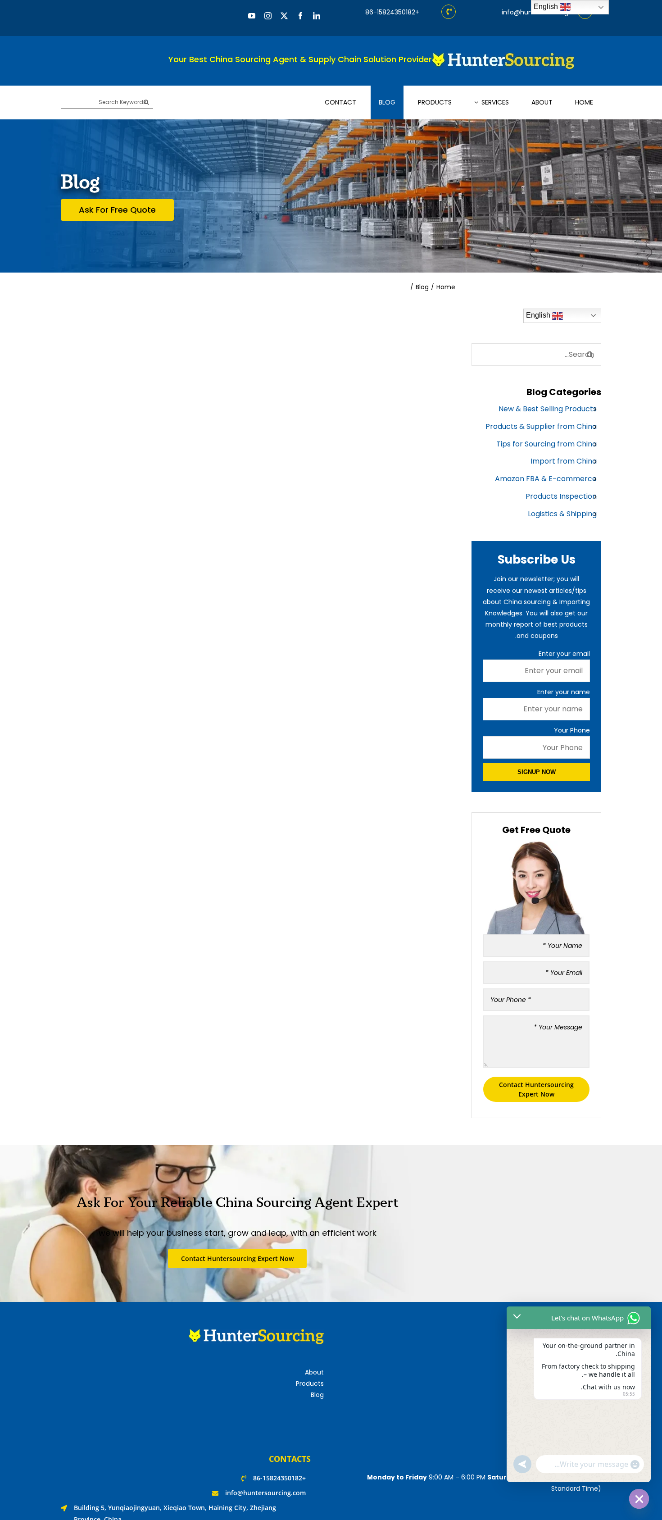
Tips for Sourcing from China (546, 444)
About (314, 1372)
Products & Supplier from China (541, 426)
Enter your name (563, 691)
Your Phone (572, 730)
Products (310, 1383)
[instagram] (268, 15)
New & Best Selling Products (548, 409)
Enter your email (564, 653)
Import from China (564, 461)
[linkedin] (316, 15)
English (539, 315)
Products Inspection (561, 496)
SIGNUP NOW (536, 772)
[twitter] (284, 15)
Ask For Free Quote (117, 209)
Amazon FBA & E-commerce (546, 478)
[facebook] (300, 15)
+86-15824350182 (392, 12)
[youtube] (251, 15)
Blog (317, 1394)
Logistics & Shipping (562, 514)
